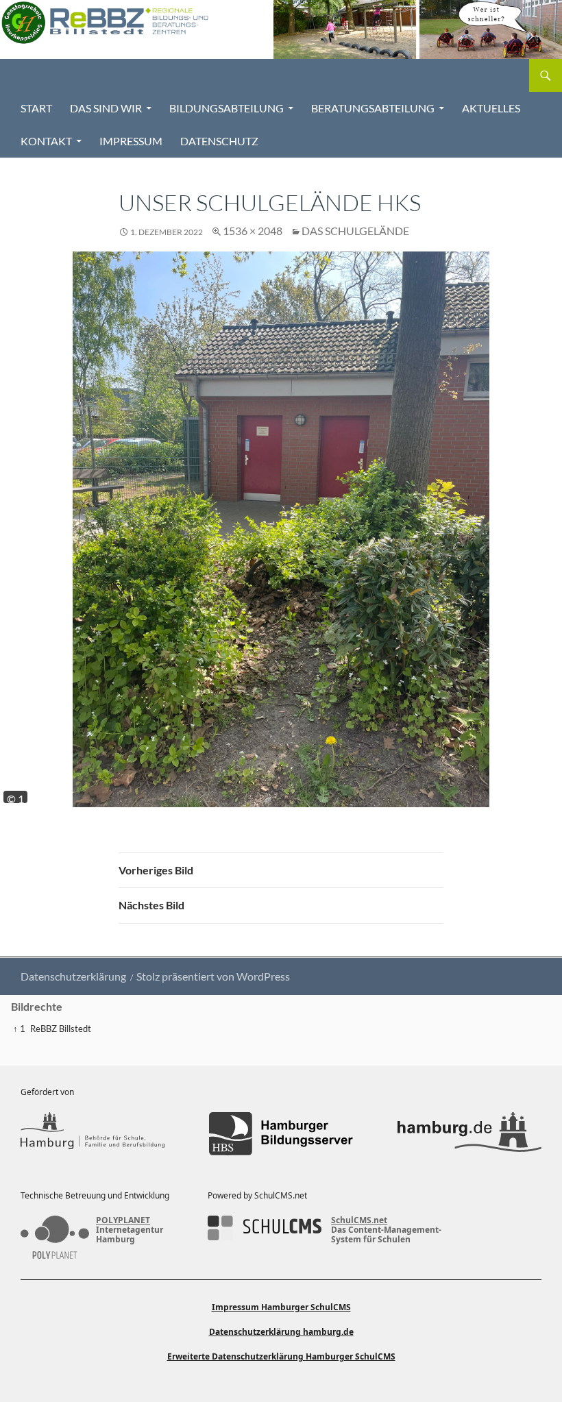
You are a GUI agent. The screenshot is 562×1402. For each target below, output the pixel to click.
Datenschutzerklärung (73, 976)
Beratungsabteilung (373, 107)
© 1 (15, 797)
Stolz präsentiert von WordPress (213, 976)
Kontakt (46, 140)
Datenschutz (219, 140)
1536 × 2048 (252, 230)
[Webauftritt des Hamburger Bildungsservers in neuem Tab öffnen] (281, 1133)
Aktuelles (491, 107)
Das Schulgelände (355, 230)
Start (36, 107)
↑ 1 (19, 1028)
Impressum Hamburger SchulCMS (281, 1307)
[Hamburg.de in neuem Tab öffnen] (469, 1133)
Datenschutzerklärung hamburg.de (281, 1332)
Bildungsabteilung (226, 107)
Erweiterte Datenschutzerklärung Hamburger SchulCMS (281, 1356)
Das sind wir (106, 107)
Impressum (130, 140)
